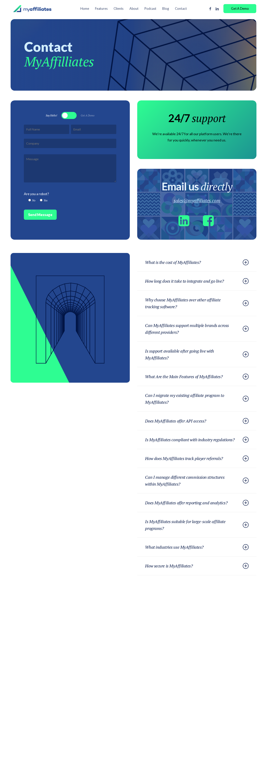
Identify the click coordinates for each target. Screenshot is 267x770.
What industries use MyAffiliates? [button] (174, 547)
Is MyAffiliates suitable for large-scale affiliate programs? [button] (185, 525)
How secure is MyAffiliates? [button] (169, 566)
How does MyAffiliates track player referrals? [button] (184, 458)
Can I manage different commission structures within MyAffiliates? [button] (184, 480)
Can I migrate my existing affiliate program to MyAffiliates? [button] (184, 398)
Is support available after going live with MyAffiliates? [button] (179, 354)
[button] (51, 115)
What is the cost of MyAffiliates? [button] (173, 262)
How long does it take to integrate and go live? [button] (184, 281)
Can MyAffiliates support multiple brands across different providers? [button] (187, 328)
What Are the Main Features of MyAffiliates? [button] (184, 376)
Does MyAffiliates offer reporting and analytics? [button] (186, 503)
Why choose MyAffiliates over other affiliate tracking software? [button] (182, 303)
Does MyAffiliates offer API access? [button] (175, 421)
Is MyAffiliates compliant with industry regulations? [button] (190, 439)
